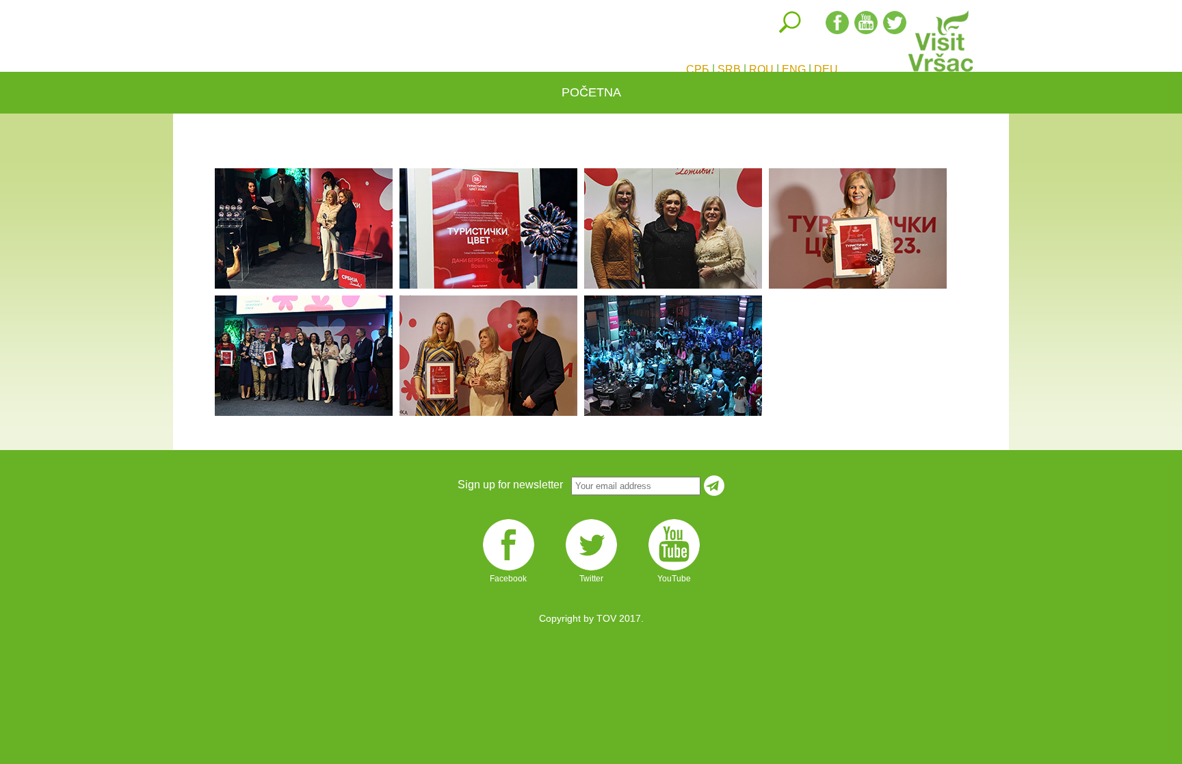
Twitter (591, 570)
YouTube (674, 570)
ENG (794, 69)
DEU (826, 69)
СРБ (697, 69)
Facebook (508, 570)
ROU (761, 69)
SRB (729, 69)
